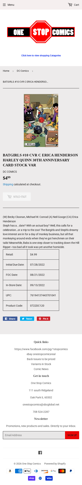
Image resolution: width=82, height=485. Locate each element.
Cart (76, 4)
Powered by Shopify (55, 463)
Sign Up (72, 435)
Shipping (8, 184)
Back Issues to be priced (41, 359)
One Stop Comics (31, 463)
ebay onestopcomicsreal (41, 354)
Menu (11, 4)
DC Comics (23, 70)
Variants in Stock (41, 364)
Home (6, 70)
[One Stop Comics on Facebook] (40, 453)
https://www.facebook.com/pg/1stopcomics (41, 349)
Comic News (41, 369)
